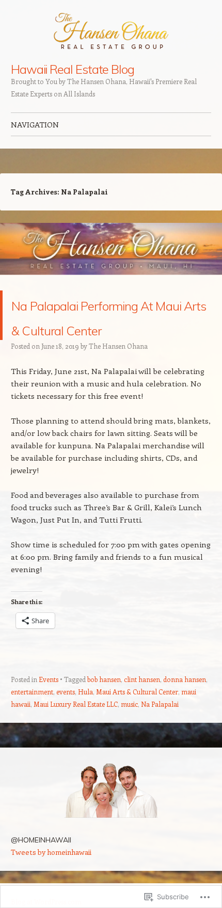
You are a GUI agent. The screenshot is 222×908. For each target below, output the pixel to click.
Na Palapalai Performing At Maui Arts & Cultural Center (110, 327)
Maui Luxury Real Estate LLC (76, 728)
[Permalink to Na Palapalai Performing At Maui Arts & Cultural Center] (111, 284)
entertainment (32, 716)
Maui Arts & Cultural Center (137, 716)
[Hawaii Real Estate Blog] (111, 31)
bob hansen (104, 704)
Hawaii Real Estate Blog (72, 69)
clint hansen (142, 704)
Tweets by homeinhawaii (51, 877)
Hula (85, 716)
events (65, 716)
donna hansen (184, 704)
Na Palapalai (160, 728)
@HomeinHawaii (41, 864)
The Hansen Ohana (118, 370)
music (129, 728)
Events (48, 704)
